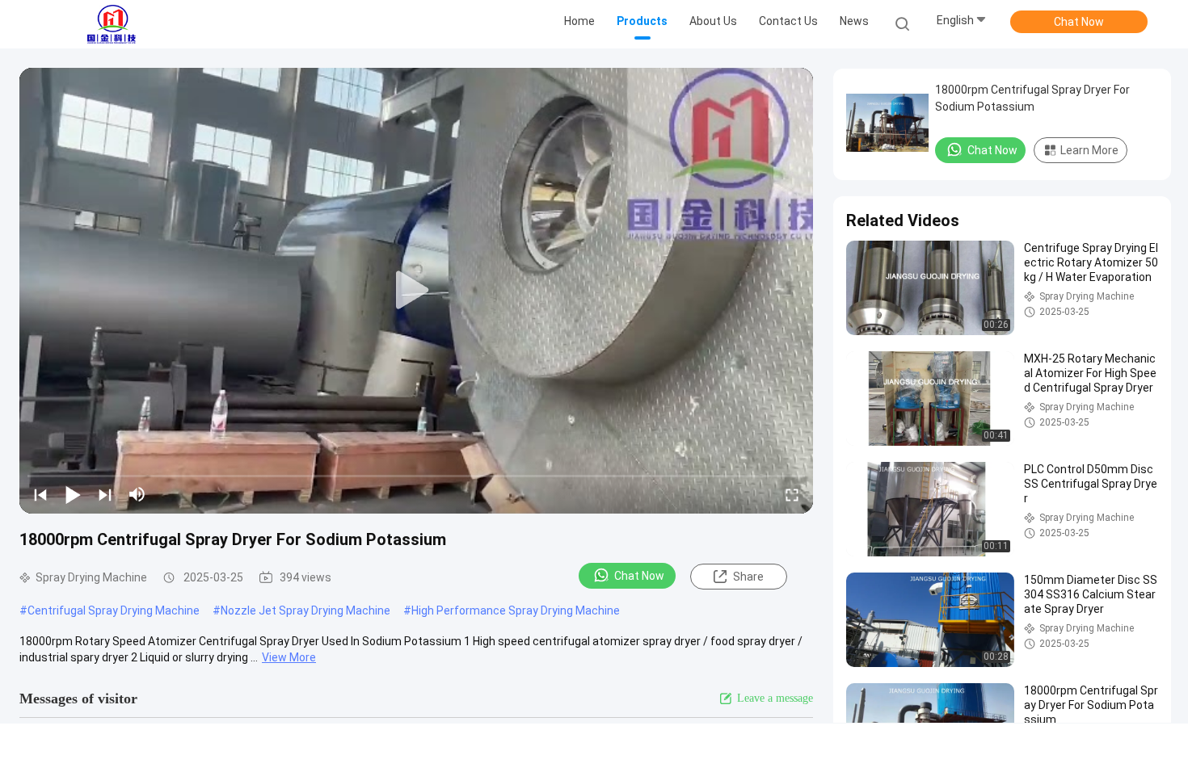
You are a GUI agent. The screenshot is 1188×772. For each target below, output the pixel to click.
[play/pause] (73, 494)
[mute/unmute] (137, 494)
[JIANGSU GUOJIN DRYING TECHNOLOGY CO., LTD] (111, 24)
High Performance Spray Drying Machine (515, 610)
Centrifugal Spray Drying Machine (113, 610)
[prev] (40, 494)
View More (289, 657)
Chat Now (1079, 21)
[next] (105, 494)
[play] (416, 291)
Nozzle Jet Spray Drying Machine (305, 610)
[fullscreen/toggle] (792, 494)
